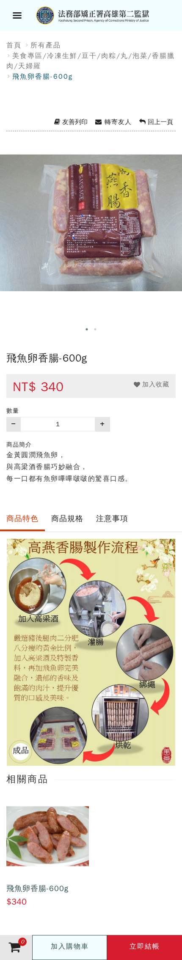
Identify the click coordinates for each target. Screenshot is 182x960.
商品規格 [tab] (67, 518)
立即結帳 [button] (145, 946)
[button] (151, 384)
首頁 (14, 45)
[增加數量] (102, 424)
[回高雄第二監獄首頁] (102, 14)
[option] (91, 234)
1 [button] (87, 329)
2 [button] (95, 329)
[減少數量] (13, 424)
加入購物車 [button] (70, 946)
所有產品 (45, 45)
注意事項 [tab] (112, 518)
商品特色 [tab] (22, 518)
